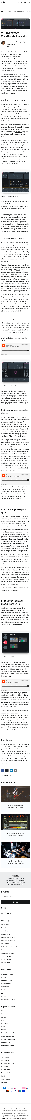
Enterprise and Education (8, 940)
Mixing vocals (25, 42)
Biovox (18, 270)
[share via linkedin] (11, 770)
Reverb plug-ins (5, 1042)
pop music (14, 704)
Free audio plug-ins (6, 980)
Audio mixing (18, 42)
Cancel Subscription (6, 959)
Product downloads (6, 983)
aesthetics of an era (12, 570)
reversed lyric (5, 254)
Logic (12, 722)
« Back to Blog (6, 775)
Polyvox (3, 297)
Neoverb (3, 1030)
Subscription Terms (6, 956)
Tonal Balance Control (7, 1033)
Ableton (5, 722)
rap (23, 561)
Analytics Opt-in (5, 962)
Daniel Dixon (10, 42)
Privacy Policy (15, 1118)
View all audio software (7, 1045)
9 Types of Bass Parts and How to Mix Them (15, 806)
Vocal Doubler (22, 468)
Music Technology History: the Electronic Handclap (15, 834)
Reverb (3, 1076)
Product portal (5, 987)
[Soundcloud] (11, 913)
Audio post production (7, 1063)
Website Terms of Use (7, 1118)
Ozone (3, 1014)
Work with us (5, 931)
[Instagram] (5, 913)
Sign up (15, 902)
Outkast (19, 422)
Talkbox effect (9, 575)
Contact (3, 928)
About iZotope (5, 924)
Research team (5, 934)
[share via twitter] (7, 770)
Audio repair (4, 1066)
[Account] (21, 2)
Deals (2, 993)
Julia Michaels (13, 161)
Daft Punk (13, 424)
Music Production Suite (7, 1036)
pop (26, 561)
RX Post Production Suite (8, 1039)
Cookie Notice (5, 943)
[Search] (18, 2)
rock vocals (7, 564)
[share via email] (15, 770)
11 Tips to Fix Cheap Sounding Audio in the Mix (15, 862)
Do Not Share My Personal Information (12, 947)
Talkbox (24, 294)
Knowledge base (5, 977)
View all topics (5, 1082)
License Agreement (6, 950)
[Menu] (29, 2)
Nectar (3, 1020)
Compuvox (18, 132)
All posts (8, 11)
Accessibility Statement (7, 953)
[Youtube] (8, 913)
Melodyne (11, 727)
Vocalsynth (4, 1023)
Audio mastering (19, 11)
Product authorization (7, 974)
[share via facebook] (2, 770)
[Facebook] (2, 913)
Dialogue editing (5, 1069)
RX (2, 1011)
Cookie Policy (24, 1118)
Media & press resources (8, 937)
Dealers (3, 996)
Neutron (3, 1017)
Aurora (3, 1026)
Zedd (22, 161)
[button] (2, 11)
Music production (11, 44)
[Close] (29, 1106)
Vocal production (6, 1079)
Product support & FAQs (8, 999)
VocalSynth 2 (12, 52)
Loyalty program (5, 990)
